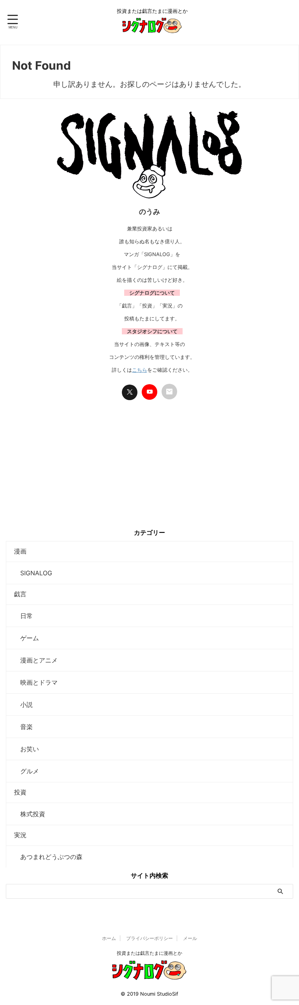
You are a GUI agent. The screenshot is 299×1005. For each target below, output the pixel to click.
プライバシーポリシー (149, 938)
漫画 (20, 551)
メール (190, 938)
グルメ (26, 771)
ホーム (109, 938)
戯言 (20, 594)
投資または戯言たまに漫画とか (149, 953)
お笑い (26, 749)
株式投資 (29, 814)
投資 (20, 792)
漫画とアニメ (36, 660)
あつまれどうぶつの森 (48, 857)
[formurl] (169, 391)
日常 (23, 616)
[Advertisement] (149, 470)
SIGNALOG (33, 573)
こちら (139, 370)
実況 (20, 835)
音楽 (23, 727)
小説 (23, 704)
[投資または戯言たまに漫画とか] (152, 28)
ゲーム (26, 638)
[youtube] (149, 392)
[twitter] (129, 392)
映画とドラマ (36, 682)
